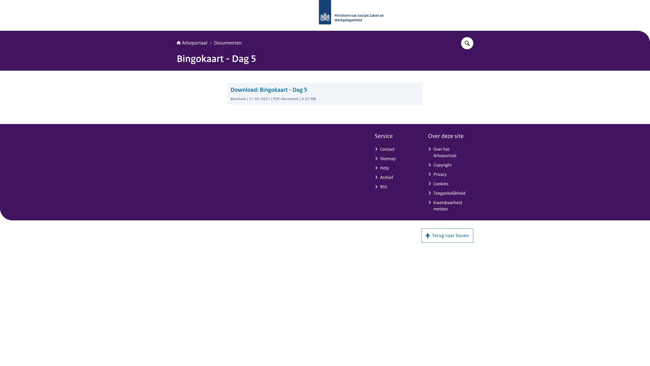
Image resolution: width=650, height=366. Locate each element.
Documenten (228, 43)
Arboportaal (194, 43)
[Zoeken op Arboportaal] (467, 43)
